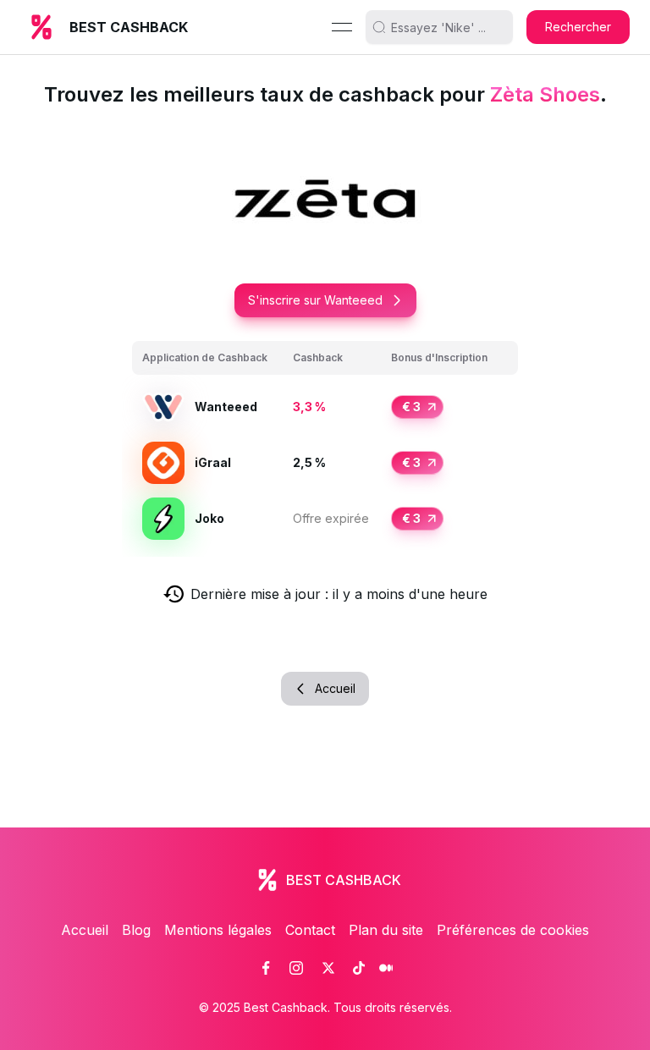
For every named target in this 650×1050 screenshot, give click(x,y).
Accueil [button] (335, 688)
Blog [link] (136, 929)
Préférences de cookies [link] (513, 929)
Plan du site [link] (386, 929)
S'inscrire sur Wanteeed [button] (315, 300)
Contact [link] (310, 929)
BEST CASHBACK (128, 27)
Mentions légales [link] (218, 929)
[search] (446, 27)
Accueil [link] (84, 929)
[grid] (325, 444)
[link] (265, 968)
